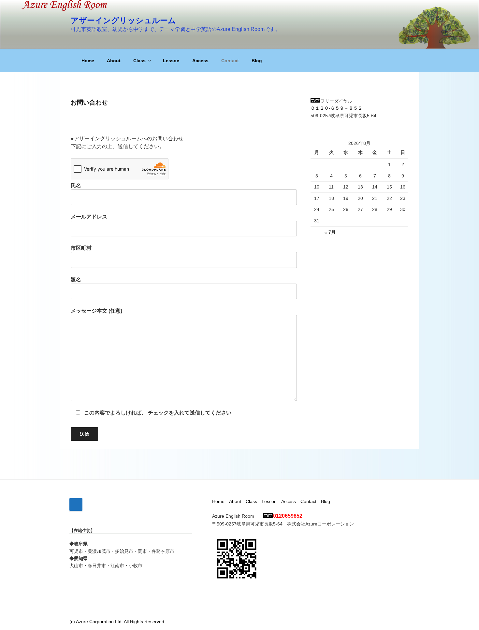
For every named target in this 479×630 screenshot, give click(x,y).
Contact (230, 60)
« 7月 (330, 232)
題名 (76, 279)
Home (87, 60)
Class (139, 60)
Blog (257, 60)
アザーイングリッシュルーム (123, 20)
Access (200, 60)
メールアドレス (89, 216)
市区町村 (81, 248)
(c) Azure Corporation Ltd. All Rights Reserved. (117, 621)
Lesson (171, 60)
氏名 (76, 185)
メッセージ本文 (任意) (96, 311)
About (114, 60)
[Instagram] (75, 504)
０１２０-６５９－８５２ (336, 108)
